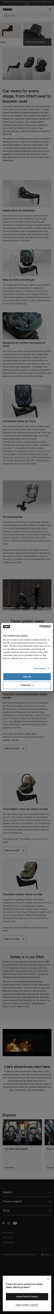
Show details (40, 668)
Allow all (27, 676)
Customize (25, 685)
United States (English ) (27, 1296)
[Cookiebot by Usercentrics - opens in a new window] (39, 626)
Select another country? (27, 1305)
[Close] (48, 1278)
